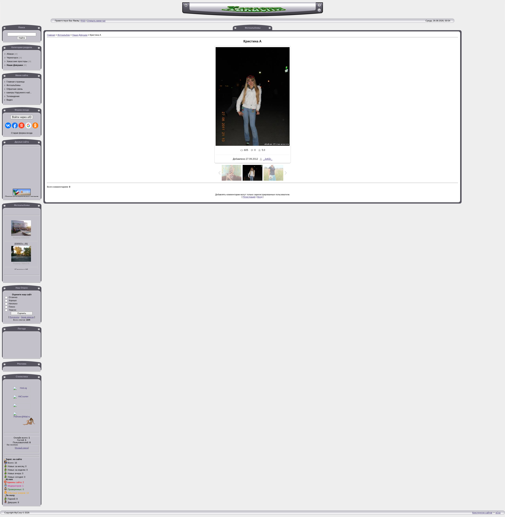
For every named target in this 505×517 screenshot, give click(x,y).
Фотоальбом (63, 35)
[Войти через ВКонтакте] (8, 125)
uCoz (498, 512)
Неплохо (13, 303)
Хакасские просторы (17, 61)
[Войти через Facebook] (15, 125)
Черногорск (12, 57)
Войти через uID (21, 117)
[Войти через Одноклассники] (35, 125)
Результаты (14, 317)
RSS (83, 21)
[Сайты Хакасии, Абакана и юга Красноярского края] (21, 409)
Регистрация (249, 197)
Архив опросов (27, 317)
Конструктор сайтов (482, 512)
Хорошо (13, 300)
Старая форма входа (21, 133)
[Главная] (186, 7)
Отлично (13, 297)
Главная (51, 35)
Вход (259, 197)
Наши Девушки (15, 65)
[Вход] (319, 11)
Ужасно (12, 310)
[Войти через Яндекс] (21, 125)
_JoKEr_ (267, 159)
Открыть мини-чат (96, 21)
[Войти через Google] (28, 125)
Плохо (12, 307)
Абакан (10, 54)
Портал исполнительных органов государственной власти (21, 194)
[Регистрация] (319, 7)
